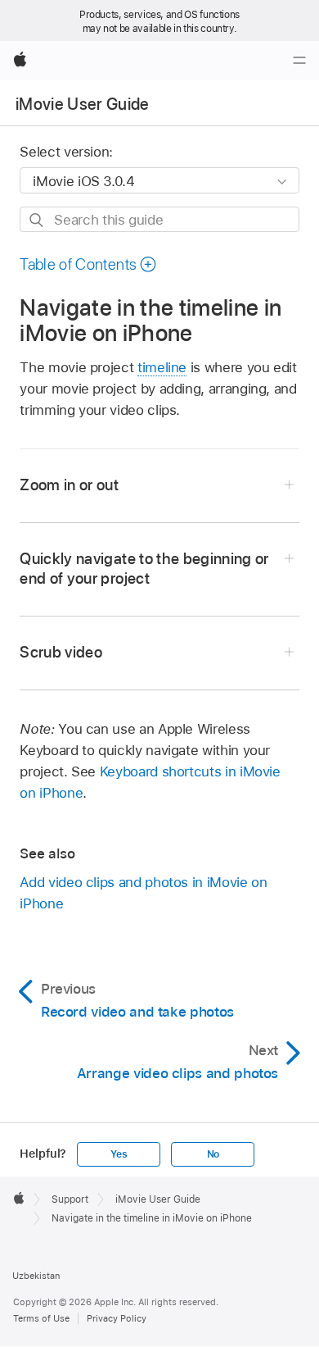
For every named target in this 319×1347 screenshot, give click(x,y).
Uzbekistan (36, 1275)
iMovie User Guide (83, 104)
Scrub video (61, 652)
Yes (118, 1154)
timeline (161, 367)
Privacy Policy (116, 1318)
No (213, 1154)
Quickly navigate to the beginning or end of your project (144, 568)
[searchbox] (159, 219)
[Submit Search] (37, 220)
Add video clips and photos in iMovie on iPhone (143, 893)
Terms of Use (41, 1318)
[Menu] (299, 60)
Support (70, 1199)
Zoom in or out (69, 485)
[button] (88, 264)
